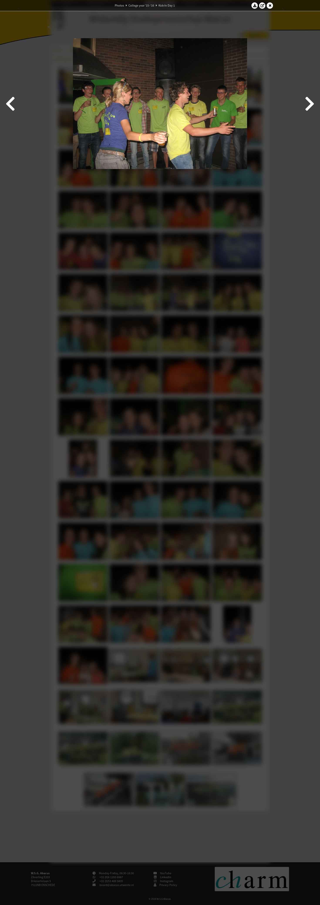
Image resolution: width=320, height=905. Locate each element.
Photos (119, 5)
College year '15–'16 (141, 5)
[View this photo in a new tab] (262, 5)
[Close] (270, 5)
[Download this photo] (254, 5)
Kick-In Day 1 (166, 5)
